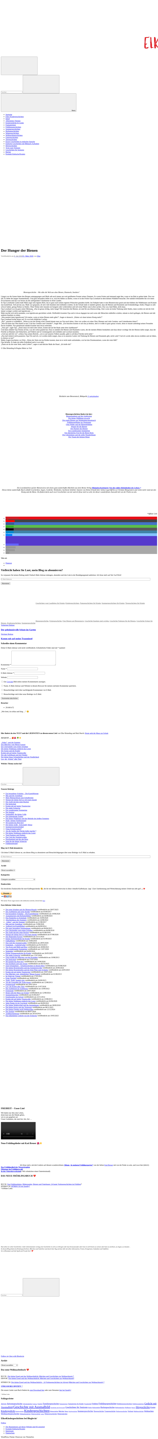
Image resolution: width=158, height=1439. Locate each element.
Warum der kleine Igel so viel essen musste (21, 800)
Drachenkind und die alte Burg (17, 839)
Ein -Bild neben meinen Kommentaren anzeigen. (25, 682)
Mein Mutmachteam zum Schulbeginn (19, 798)
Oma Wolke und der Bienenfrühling (79, 424)
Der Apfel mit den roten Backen (17, 802)
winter (42, 1414)
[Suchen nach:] (12, 92)
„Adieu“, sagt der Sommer (10, 742)
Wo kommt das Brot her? (15, 823)
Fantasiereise (63, 1404)
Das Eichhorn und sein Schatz (17, 964)
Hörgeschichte (143, 1407)
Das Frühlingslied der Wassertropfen (15, 1167)
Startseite (9, 115)
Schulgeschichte (73, 1411)
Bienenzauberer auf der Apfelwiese (79, 416)
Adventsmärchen (27, 1404)
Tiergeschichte (99, 1411)
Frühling (95, 1404)
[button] (12, 518)
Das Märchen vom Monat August (13, 745)
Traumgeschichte (110, 1411)
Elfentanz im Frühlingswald (12, 1169)
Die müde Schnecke (13, 808)
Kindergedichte (19, 1411)
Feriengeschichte (55, 621)
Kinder (152, 1407)
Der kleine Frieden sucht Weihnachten (19, 1009)
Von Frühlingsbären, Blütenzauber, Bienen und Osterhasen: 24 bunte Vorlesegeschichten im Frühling (44, 1184)
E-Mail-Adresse (7, 673)
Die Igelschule (11, 804)
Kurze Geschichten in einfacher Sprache (20, 142)
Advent (3, 1404)
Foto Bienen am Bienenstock (73, 621)
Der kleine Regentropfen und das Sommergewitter (24, 968)
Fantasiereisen (11, 125)
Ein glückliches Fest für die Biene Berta (79, 433)
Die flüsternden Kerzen (14, 937)
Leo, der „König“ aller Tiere (11, 759)
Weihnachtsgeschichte (10, 1414)
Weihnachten (149, 1411)
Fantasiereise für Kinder (76, 1404)
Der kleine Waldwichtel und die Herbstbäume (22, 1005)
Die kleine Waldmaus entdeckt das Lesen (16, 749)
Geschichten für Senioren (15, 150)
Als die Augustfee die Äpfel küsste (18, 982)
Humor (133, 1407)
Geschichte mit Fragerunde (58, 1407)
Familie (40, 1404)
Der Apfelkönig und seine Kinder (18, 912)
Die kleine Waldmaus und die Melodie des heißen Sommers (27, 819)
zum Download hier (37, 1390)
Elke (38, 256)
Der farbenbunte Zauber (14, 816)
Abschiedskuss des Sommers (16, 920)
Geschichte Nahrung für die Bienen (123, 621)
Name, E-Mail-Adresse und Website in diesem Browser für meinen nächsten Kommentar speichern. (40, 686)
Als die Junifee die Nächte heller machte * (21, 831)
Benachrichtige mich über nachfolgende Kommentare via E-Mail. (27, 690)
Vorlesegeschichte (121, 1411)
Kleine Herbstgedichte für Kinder (18, 939)
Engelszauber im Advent (14, 997)
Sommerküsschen (12, 995)
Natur (66, 1411)
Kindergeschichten (72, 603)
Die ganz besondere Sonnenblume (18, 928)
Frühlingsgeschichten (13, 127)
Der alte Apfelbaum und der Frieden (14, 755)
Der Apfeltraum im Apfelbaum (17, 989)
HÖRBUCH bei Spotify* (20, 1186)
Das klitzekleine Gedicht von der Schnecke (21, 1016)
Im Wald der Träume (13, 976)
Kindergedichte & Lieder (15, 123)
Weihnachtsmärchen (25, 1414)
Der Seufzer (10, 812)
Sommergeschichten (13, 129)
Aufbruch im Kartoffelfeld (15, 926)
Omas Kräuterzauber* (14, 829)
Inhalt (8, 119)
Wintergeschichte (51, 1414)
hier (44, 901)
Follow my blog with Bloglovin (12, 1356)
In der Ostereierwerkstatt (11, 1171)
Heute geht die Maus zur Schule (96, 733)
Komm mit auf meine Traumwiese (18, 806)
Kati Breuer (108, 1165)
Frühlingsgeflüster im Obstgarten (79, 422)
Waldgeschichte (139, 1411)
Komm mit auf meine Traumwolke (13, 753)
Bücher (8, 152)
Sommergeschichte (28, 623)
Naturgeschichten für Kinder (90, 603)
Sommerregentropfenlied (15, 827)
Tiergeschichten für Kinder (135, 603)
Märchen (61, 1411)
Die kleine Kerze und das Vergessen (19, 1007)
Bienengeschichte (42, 621)
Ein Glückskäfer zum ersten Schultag (14, 747)
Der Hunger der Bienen (79, 429)
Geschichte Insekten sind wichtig (97, 621)
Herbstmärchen (120, 1407)
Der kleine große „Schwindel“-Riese (19, 825)
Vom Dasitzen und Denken (15, 835)
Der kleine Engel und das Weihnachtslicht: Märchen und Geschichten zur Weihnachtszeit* (41, 1378)
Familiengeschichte (51, 1403)
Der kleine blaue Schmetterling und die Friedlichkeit (20, 757)
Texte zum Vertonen (13, 148)
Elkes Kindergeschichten (15, 117)
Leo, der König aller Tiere (15, 987)
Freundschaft (87, 1404)
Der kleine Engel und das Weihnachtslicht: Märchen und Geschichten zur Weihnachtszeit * (40, 1376)
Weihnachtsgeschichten (14, 135)
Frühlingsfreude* (12, 843)
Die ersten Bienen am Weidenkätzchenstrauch (79, 420)
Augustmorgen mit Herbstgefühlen (18, 916)
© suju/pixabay (93, 396)
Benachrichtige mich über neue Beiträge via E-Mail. (23, 694)
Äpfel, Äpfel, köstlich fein (15, 980)
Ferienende (10, 991)
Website (4, 677)
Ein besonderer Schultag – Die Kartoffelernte (22, 794)
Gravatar (10, 682)
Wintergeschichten (12, 133)
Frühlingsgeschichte (107, 1403)
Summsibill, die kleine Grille (16, 814)
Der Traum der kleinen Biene (79, 437)
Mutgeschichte (54, 1411)
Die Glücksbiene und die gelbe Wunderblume (79, 435)
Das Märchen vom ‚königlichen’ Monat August (23, 974)
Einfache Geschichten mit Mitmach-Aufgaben (22, 144)
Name (4, 669)
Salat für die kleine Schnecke (16, 841)
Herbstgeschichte (107, 1407)
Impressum (10, 1431)
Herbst (90, 1407)
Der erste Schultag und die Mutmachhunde (21, 910)
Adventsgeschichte (14, 1403)
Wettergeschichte (35, 1414)
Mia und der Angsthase (14, 796)
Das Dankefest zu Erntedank (16, 918)
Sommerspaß (10, 984)
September (9, 951)
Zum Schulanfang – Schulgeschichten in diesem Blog (25, 966)
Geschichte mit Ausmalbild (31, 1407)
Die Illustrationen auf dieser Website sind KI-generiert (25, 1427)
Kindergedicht (8, 1411)
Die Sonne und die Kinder (10, 751)
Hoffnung (128, 1407)
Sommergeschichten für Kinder (113, 603)
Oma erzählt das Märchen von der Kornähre (22, 957)
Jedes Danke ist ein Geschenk (16, 1003)
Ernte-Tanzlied (11, 978)
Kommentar (6, 665)
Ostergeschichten (12, 137)
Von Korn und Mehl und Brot (16, 947)
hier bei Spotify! (65, 1390)
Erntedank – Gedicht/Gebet (16, 945)
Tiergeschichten (11, 140)
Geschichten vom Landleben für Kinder (50, 603)
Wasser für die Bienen (79, 427)
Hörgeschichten (11, 146)
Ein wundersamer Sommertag (79, 431)
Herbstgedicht (96, 1407)
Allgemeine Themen (13, 121)
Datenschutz (10, 1433)
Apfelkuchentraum (12, 1014)
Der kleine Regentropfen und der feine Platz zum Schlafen (27, 970)
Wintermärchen (62, 1414)
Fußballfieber (10, 941)
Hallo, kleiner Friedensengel (16, 821)
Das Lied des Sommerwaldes (16, 837)
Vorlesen (130, 1411)
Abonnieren (5, 583)
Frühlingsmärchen (138, 1404)
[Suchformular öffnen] (19, 66)
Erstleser (35, 1404)
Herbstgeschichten (12, 131)
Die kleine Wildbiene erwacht (79, 418)
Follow (3, 1423)
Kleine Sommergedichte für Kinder (18, 953)
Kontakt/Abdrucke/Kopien (15, 154)
